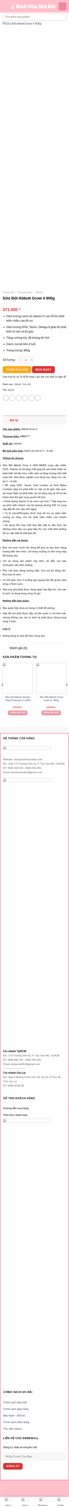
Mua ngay (43, 369)
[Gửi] (62, 16)
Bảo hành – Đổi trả (14, 1415)
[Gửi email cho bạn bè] (25, 398)
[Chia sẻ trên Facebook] (12, 398)
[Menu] (5, 6)
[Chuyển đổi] (6, 420)
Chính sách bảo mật (15, 1402)
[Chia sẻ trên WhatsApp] (6, 398)
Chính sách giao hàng (15, 1408)
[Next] (66, 692)
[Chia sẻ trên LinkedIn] (38, 398)
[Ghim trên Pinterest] (31, 398)
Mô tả (14, 420)
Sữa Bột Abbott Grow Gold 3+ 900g (51, 699)
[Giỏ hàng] (62, 6)
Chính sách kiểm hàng (16, 1422)
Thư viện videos (12, 1428)
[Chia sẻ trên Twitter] (19, 398)
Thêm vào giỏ (17, 369)
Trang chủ (8, 292)
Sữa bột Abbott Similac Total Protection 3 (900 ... (17, 700)
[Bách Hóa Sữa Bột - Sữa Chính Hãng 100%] (33, 6)
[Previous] (2, 692)
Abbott (39, 292)
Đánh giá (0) (18, 648)
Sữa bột (26, 384)
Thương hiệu (25, 292)
